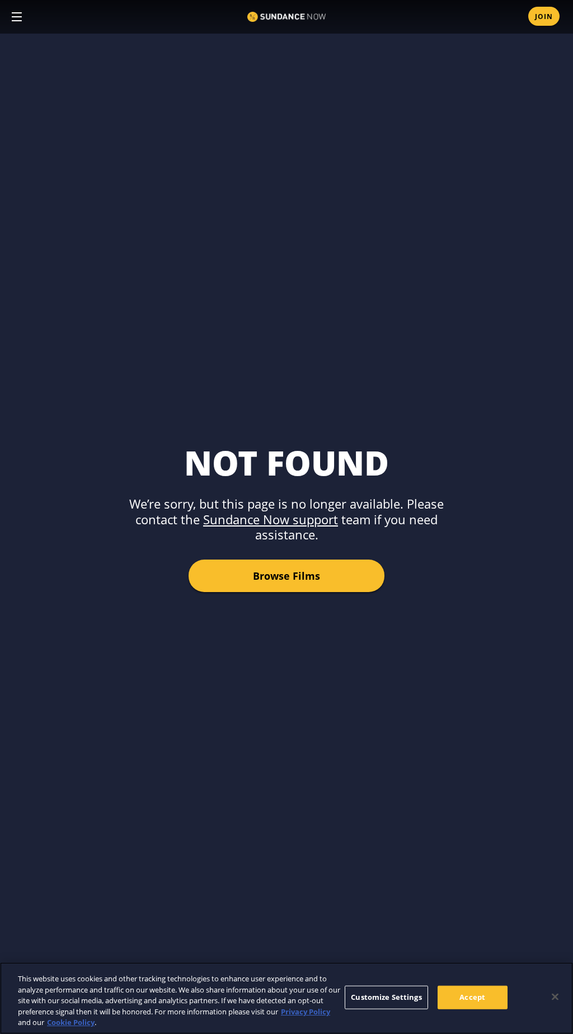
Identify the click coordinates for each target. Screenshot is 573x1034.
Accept (472, 997)
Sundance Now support (270, 519)
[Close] (555, 997)
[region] (286, 998)
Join (544, 16)
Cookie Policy (71, 1022)
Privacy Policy (305, 1012)
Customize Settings (386, 997)
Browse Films (286, 576)
